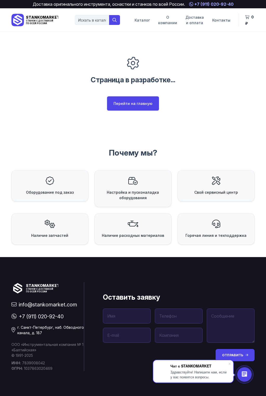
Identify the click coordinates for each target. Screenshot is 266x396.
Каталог (142, 20)
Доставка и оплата (194, 20)
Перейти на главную (133, 103)
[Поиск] (114, 20)
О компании (167, 20)
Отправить (232, 355)
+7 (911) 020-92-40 (213, 4)
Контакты (221, 20)
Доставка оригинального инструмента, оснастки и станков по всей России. (109, 4)
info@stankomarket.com (48, 304)
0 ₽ (249, 20)
